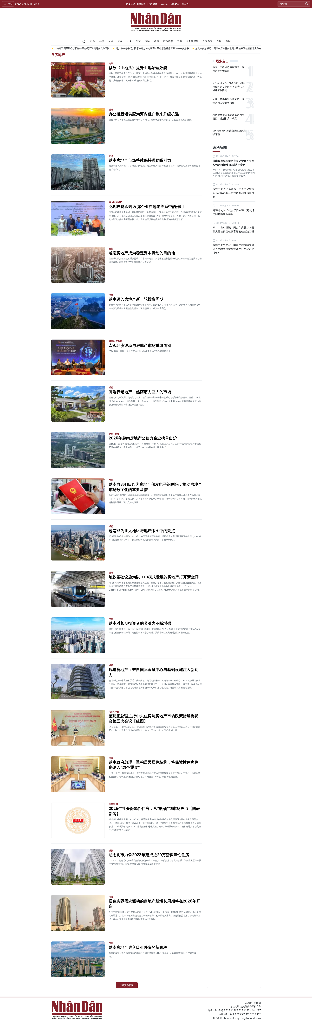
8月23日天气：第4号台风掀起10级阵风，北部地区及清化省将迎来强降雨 (229, 86)
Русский (164, 4)
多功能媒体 (192, 41)
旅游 (156, 41)
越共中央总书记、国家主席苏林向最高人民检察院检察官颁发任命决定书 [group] (100, 48)
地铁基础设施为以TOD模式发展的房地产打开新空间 (154, 577)
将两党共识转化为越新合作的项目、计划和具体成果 (228, 116)
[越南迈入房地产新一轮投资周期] (78, 311)
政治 (92, 41)
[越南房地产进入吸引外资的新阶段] (78, 959)
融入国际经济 (115, 202)
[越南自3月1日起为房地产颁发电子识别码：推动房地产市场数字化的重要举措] (78, 496)
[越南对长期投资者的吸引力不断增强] (78, 635)
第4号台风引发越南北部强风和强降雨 (229, 132)
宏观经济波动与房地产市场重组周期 (140, 345)
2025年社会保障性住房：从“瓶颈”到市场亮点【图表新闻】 (154, 811)
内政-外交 (114, 711)
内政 (111, 63)
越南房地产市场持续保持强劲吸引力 (140, 160)
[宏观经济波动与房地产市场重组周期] (78, 357)
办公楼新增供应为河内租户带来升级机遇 (144, 114)
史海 (179, 41)
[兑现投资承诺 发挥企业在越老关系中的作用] (78, 218)
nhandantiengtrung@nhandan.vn (242, 1018)
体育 (138, 41)
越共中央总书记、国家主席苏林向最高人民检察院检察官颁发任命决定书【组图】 (233, 249)
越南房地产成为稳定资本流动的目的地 (142, 253)
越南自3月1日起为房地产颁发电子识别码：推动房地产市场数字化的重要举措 (155, 487)
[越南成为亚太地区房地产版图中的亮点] (78, 542)
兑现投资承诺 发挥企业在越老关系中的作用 (146, 206)
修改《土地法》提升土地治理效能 (138, 67)
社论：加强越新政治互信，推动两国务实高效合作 (228, 101)
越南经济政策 (115, 341)
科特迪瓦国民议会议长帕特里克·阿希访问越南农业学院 (234, 212)
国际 (147, 41)
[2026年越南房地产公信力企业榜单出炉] (78, 450)
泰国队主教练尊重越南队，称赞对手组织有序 (228, 69)
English (141, 4)
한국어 (185, 4)
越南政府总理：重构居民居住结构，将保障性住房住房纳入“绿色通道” (153, 765)
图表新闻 (207, 41)
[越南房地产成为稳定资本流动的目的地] (78, 265)
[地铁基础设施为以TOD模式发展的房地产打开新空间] (78, 589)
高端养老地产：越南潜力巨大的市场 (140, 391)
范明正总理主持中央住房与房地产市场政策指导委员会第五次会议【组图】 (153, 718)
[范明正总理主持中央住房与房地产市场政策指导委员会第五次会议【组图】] (78, 728)
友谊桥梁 (168, 41)
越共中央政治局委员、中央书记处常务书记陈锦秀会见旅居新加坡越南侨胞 (233, 193)
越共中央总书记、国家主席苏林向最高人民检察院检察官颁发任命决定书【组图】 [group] (184, 48)
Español (175, 4)
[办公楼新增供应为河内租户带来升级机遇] (78, 126)
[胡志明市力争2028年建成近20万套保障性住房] (78, 867)
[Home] (83, 41)
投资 (111, 248)
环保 (120, 41)
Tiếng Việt (129, 4)
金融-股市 (114, 433)
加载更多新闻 (126, 985)
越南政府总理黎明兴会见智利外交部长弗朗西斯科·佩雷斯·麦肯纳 (233, 163)
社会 (111, 41)
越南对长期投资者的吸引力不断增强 (140, 623)
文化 (129, 41)
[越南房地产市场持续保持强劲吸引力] (78, 172)
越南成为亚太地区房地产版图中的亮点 (142, 530)
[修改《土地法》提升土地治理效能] (78, 79)
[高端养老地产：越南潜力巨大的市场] (78, 404)
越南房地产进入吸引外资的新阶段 (138, 947)
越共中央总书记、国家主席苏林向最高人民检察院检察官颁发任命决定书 (233, 229)
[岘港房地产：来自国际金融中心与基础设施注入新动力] (78, 681)
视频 (228, 41)
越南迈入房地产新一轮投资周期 (136, 299)
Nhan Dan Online (156, 22)
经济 (101, 41)
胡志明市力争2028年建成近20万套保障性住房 (149, 854)
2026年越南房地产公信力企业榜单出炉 (143, 438)
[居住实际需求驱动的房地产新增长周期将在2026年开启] (78, 913)
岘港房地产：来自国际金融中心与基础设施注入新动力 (153, 672)
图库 (219, 41)
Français (152, 4)
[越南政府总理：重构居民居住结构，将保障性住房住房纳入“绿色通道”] (78, 774)
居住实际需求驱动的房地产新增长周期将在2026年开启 (154, 904)
